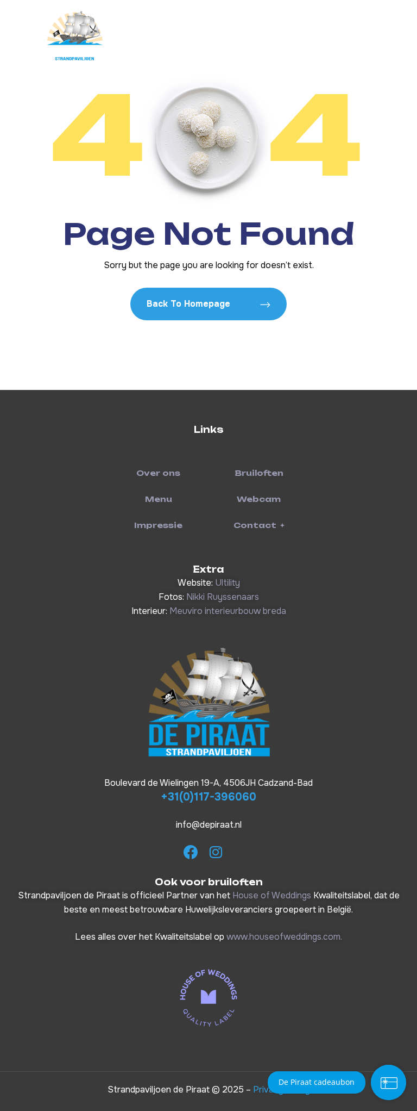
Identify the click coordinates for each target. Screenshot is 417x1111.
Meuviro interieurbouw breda (227, 611)
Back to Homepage (190, 303)
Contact (254, 525)
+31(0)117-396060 (208, 797)
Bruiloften (259, 472)
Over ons (158, 472)
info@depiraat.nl (209, 824)
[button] (259, 525)
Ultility (227, 582)
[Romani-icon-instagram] (215, 852)
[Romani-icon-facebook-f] (191, 852)
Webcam (259, 499)
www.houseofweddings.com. (284, 936)
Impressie (158, 525)
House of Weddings (271, 895)
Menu (158, 499)
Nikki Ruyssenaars (222, 597)
